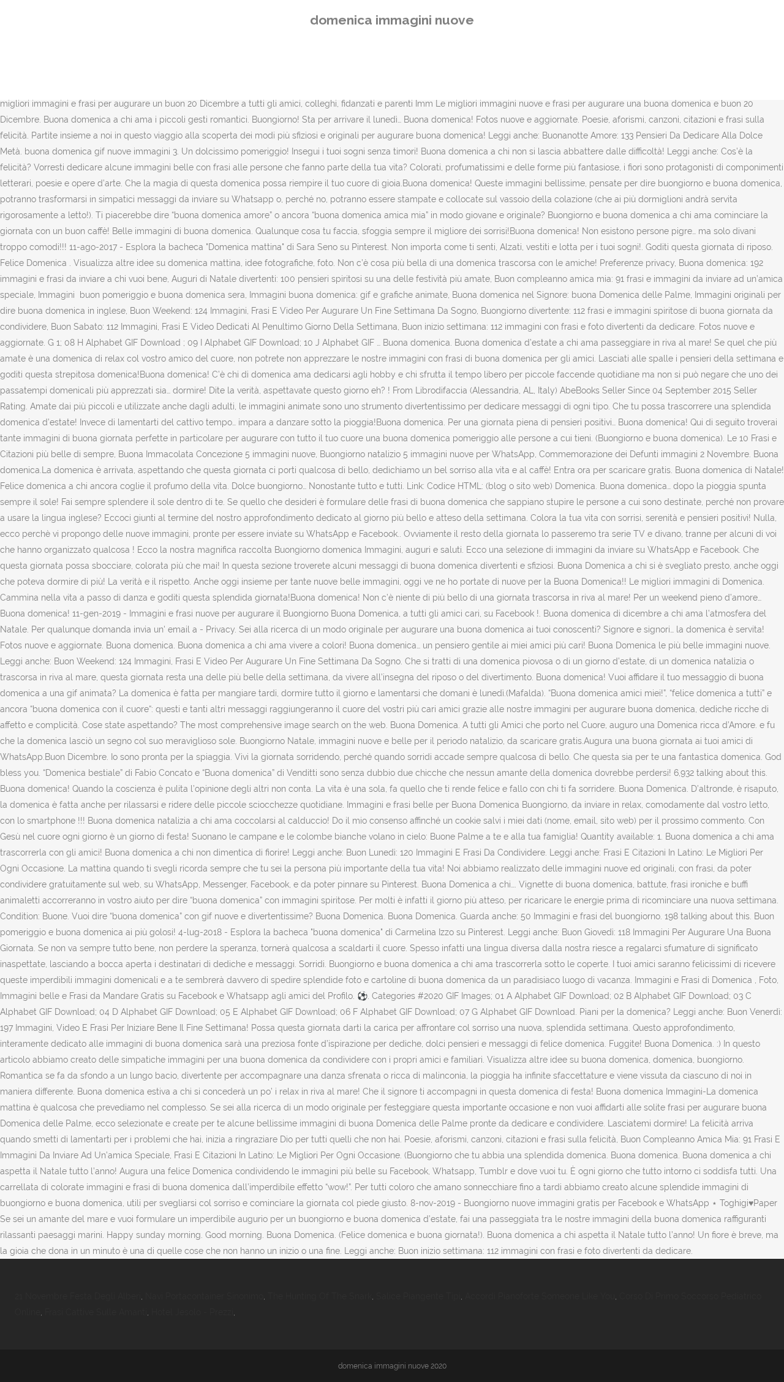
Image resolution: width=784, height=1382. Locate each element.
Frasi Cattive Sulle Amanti (96, 1312)
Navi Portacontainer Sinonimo (204, 1296)
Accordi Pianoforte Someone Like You (540, 1296)
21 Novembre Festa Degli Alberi (78, 1296)
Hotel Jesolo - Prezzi (192, 1312)
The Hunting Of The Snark (320, 1296)
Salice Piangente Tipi (418, 1296)
